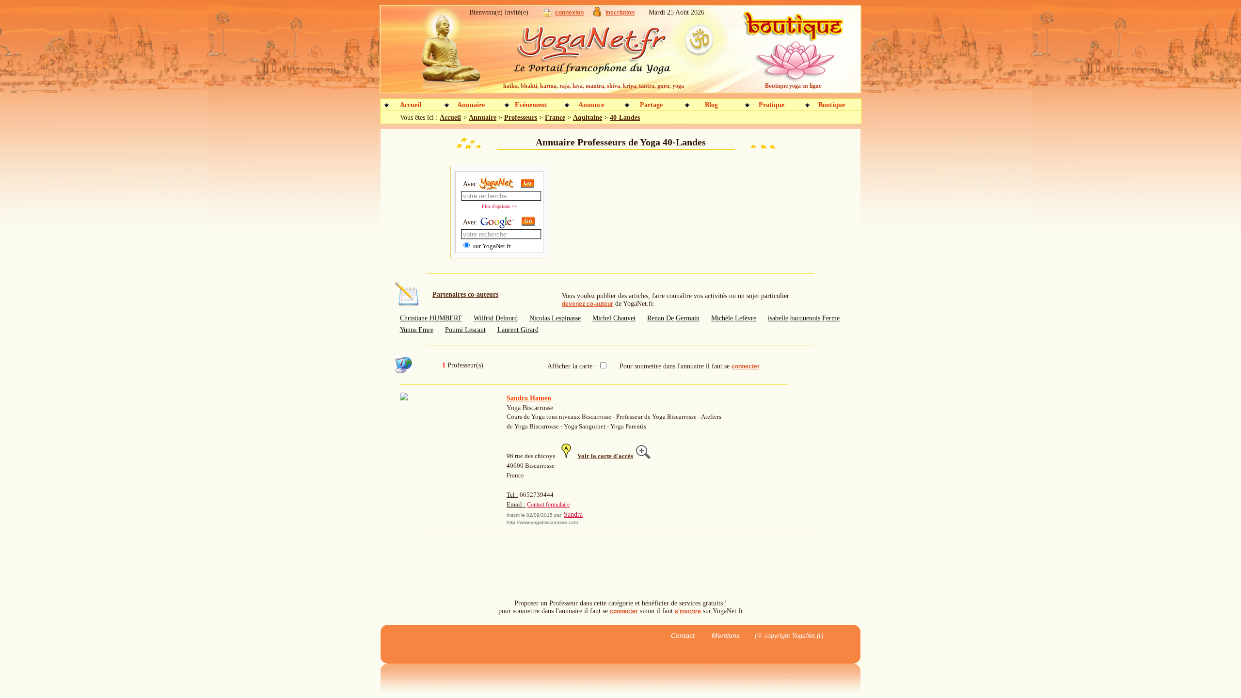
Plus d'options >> (499, 206)
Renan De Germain (673, 318)
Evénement (531, 105)
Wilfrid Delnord (496, 318)
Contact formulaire (548, 504)
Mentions (726, 635)
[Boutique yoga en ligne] (791, 53)
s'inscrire (688, 611)
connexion (569, 12)
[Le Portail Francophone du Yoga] (598, 53)
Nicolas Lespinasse (555, 318)
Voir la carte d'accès (605, 456)
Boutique (831, 105)
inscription (620, 12)
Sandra (573, 514)
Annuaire (471, 105)
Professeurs (520, 117)
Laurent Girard (518, 329)
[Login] (546, 14)
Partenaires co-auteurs (465, 294)
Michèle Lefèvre (733, 318)
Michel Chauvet (614, 318)
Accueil (410, 105)
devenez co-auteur (587, 304)
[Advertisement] (620, 213)
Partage (651, 105)
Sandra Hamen (529, 398)
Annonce (591, 105)
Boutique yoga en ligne (793, 85)
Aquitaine (587, 117)
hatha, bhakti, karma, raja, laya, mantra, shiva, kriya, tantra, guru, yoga (593, 85)
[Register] (597, 14)
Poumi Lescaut (465, 329)
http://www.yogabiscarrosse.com (542, 522)
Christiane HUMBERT (431, 318)
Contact (683, 635)
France (555, 117)
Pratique (771, 105)
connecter (746, 366)
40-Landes (625, 117)
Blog (711, 105)
